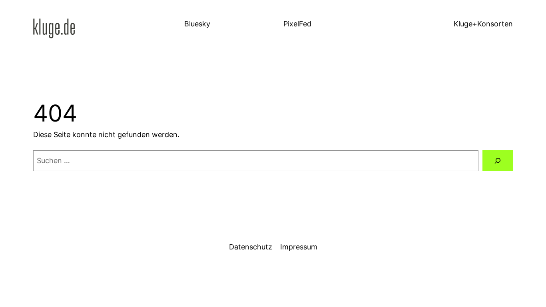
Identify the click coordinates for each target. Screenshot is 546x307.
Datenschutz (250, 247)
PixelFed (297, 24)
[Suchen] (497, 160)
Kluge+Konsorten (483, 24)
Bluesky (197, 24)
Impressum (298, 247)
